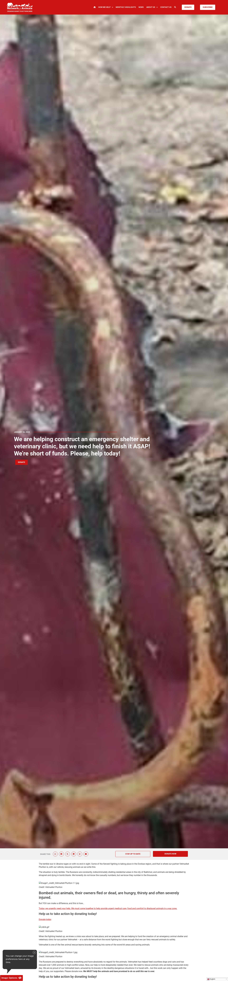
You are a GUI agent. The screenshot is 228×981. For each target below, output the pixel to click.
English (212, 979)
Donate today (45, 919)
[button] (55, 854)
